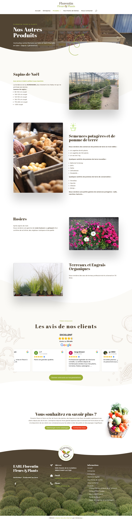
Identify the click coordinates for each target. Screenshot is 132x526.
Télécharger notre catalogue (57, 428)
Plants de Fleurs (94, 497)
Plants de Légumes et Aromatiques (101, 500)
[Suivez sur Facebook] (15, 484)
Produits (56, 11)
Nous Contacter (87, 11)
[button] (117, 360)
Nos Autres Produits (96, 494)
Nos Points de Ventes (71, 11)
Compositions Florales (96, 491)
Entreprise (46, 11)
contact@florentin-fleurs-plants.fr (67, 478)
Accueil (37, 11)
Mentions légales (93, 477)
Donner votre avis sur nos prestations (66, 378)
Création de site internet (63, 518)
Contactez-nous (79, 428)
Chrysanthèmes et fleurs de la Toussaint (103, 488)
